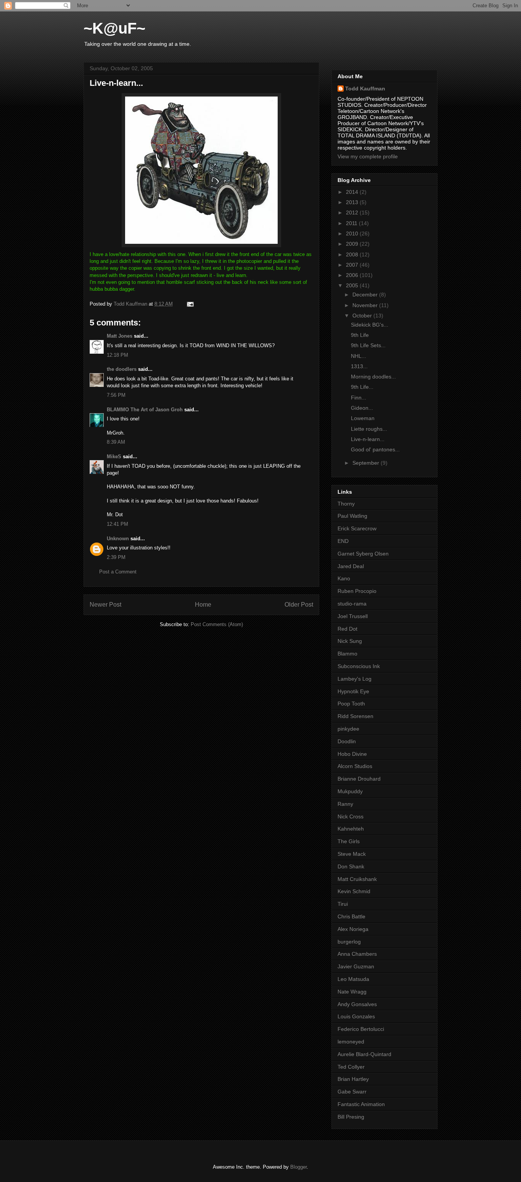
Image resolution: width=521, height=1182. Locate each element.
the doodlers (122, 369)
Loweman (363, 418)
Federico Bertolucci (361, 1029)
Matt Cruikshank (357, 879)
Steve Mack (352, 854)
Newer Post (105, 604)
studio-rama (352, 604)
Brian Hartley (353, 1079)
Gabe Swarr (352, 1092)
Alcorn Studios (355, 766)
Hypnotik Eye (353, 691)
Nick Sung (350, 641)
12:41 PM (117, 524)
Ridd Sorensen (355, 716)
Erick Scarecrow (357, 528)
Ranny (345, 804)
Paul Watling (352, 516)
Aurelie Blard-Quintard (364, 1054)
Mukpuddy (350, 791)
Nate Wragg (352, 992)
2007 (353, 265)
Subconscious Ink (359, 666)
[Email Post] (189, 304)
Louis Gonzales (356, 1016)
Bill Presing (351, 1117)
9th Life (360, 335)
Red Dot (347, 629)
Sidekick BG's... (369, 325)
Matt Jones (119, 336)
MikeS (114, 456)
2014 (353, 192)
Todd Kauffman (365, 88)
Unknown (118, 538)
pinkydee (348, 729)
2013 (353, 202)
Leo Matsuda (353, 979)
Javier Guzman (356, 966)
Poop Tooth (351, 704)
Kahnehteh (351, 829)
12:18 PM (117, 355)
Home (203, 604)
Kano (344, 578)
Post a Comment (118, 572)
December (365, 294)
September (366, 463)
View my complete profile (368, 156)
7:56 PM (116, 395)
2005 (353, 285)
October (362, 315)
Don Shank (351, 866)
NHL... (358, 356)
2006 (353, 275)
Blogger (298, 1167)
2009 (353, 244)
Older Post (299, 604)
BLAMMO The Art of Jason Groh (145, 409)
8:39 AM (116, 442)
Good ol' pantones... (375, 449)
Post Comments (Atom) (217, 624)
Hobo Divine (352, 754)
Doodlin (347, 741)
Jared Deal (351, 566)
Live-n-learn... (367, 439)
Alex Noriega (353, 929)
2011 (352, 223)
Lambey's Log (354, 679)
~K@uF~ (114, 28)
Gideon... (362, 408)
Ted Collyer (351, 1067)
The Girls (349, 841)
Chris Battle (351, 916)
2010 (353, 233)
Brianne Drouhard (359, 779)
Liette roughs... (369, 429)
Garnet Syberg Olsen (363, 554)
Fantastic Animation (361, 1104)
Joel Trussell (353, 616)
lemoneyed (351, 1042)
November (365, 305)
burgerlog (349, 942)
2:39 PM (116, 557)
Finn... (358, 398)
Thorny (346, 504)
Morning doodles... (373, 377)
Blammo (347, 654)
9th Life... (362, 387)
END (343, 541)
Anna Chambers (357, 954)
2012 (353, 212)
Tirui (343, 904)
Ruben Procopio (357, 591)
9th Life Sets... (368, 345)
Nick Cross (350, 816)
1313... (359, 366)
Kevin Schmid (354, 891)
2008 (353, 254)
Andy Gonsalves (357, 1004)
